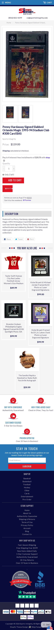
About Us (27, 513)
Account (27, 528)
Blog (27, 531)
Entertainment (27, 496)
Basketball (27, 481)
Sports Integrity (26, 624)
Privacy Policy (27, 525)
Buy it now (9, 188)
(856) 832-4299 (15, 18)
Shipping (6, 151)
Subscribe (27, 466)
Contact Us (27, 534)
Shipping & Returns (27, 519)
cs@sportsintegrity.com (37, 18)
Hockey (27, 487)
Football (27, 484)
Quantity (6, 163)
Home (9, 23)
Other (27, 490)
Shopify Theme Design (19, 627)
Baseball (27, 478)
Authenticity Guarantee (27, 516)
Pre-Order (26, 499)
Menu (8, 2)
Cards (27, 493)
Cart (49, 2)
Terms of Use (27, 522)
